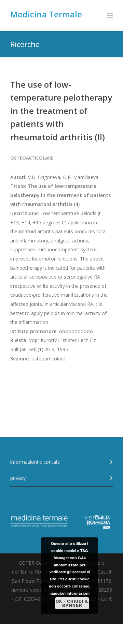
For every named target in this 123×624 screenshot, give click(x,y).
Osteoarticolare (31, 158)
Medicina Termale (46, 14)
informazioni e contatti (35, 462)
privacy (18, 478)
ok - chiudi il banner (72, 603)
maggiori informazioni (70, 593)
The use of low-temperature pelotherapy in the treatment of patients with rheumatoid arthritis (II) (61, 111)
